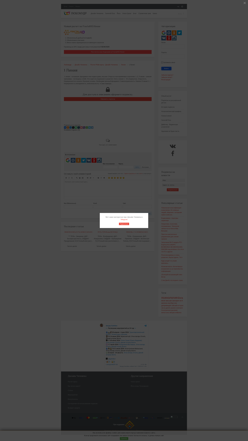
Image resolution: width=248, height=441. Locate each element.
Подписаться (124, 224)
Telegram (124, 219)
